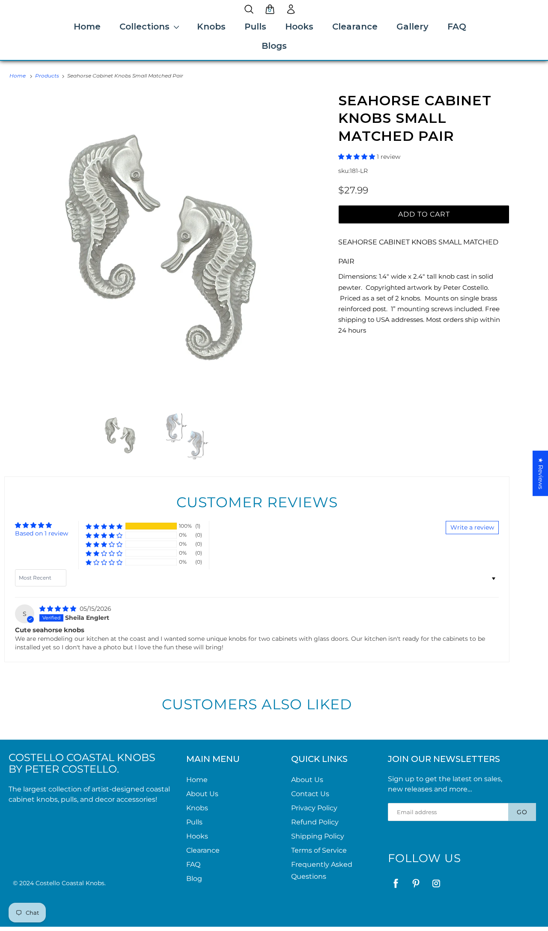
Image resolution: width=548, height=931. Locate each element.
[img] (58, 609)
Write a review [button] (472, 527)
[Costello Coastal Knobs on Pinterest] (416, 883)
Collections (144, 26)
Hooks (299, 26)
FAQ (456, 26)
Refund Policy (315, 822)
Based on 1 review (41, 533)
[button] (357, 157)
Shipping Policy (317, 836)
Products (47, 75)
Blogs (274, 46)
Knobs (211, 26)
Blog (194, 878)
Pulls (255, 26)
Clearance (355, 26)
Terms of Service (319, 850)
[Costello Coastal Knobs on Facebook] (396, 883)
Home (87, 26)
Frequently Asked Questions (321, 870)
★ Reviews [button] (541, 473)
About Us (202, 794)
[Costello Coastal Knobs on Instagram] (436, 883)
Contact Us (310, 794)
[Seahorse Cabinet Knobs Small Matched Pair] (160, 248)
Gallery (412, 26)
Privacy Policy (314, 808)
